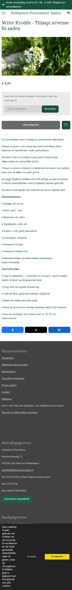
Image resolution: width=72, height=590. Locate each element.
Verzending (8, 358)
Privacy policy (9, 385)
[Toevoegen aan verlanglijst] (66, 125)
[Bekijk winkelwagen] (68, 13)
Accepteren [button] (57, 556)
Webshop (7, 399)
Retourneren (8, 371)
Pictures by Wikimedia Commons (20, 412)
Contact (6, 392)
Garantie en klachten (13, 378)
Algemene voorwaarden (15, 365)
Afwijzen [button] (31, 556)
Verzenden (50, 109)
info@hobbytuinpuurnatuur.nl (17, 470)
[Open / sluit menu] (3, 13)
